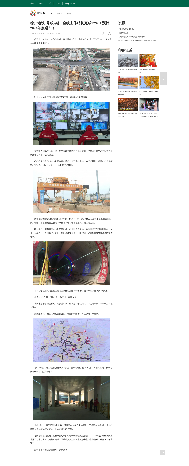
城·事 (40, 3)
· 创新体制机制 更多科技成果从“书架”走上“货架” (137, 40)
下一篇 (163, 78)
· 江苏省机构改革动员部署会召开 (131, 37)
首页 (32, 3)
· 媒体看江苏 (123, 33)
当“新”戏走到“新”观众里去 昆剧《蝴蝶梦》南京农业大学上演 (149, 116)
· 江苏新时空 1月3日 (126, 29)
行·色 (58, 3)
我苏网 (59, 14)
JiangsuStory (70, 3)
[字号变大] (104, 33)
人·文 (49, 3)
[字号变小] (110, 33)
